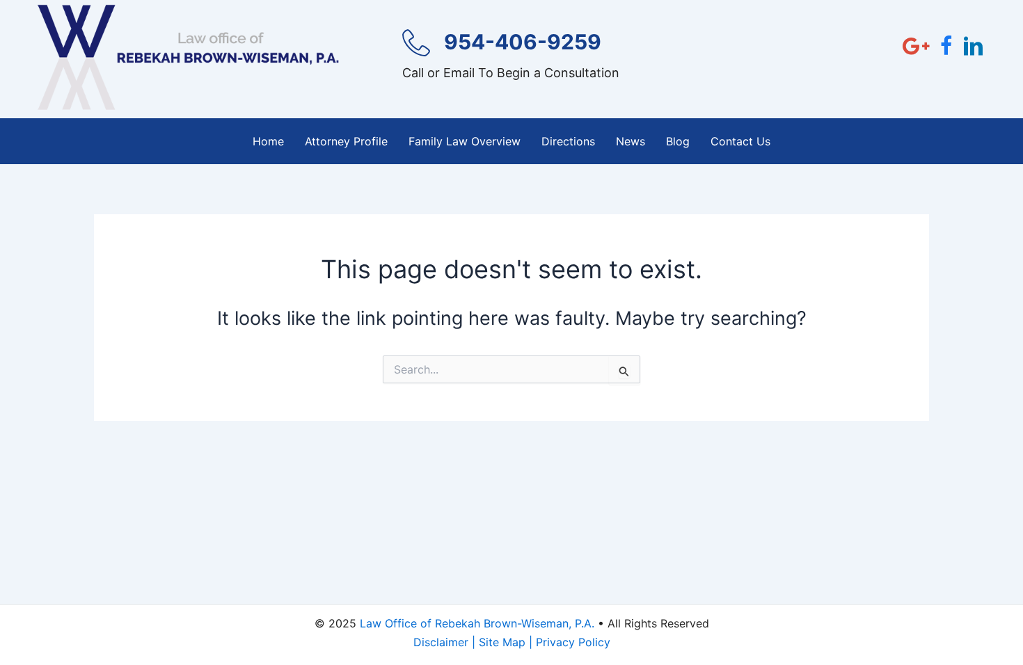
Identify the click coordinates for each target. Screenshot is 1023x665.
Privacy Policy (573, 642)
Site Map (502, 642)
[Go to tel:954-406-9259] (514, 59)
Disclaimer (440, 642)
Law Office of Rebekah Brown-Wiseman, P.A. (477, 623)
